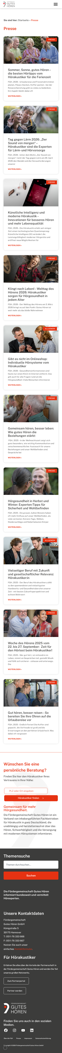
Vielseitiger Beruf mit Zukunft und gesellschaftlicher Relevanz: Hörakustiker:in (31, 574)
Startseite (23, 20)
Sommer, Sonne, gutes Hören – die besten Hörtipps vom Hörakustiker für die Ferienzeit (29, 73)
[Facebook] (6, 1030)
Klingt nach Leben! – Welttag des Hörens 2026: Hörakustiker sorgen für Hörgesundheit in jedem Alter (31, 294)
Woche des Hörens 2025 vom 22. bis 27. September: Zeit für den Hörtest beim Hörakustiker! (30, 646)
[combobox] (31, 865)
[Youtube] (23, 1030)
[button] (55, 4)
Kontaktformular (23, 949)
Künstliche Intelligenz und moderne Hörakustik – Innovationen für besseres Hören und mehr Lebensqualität (31, 218)
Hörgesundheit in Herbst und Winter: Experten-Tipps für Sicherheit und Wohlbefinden (28, 504)
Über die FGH (8, 1038)
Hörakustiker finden (38, 797)
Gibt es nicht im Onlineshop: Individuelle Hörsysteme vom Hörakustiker (28, 362)
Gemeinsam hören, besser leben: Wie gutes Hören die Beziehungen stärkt (31, 432)
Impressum (28, 1038)
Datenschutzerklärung (43, 1038)
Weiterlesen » (15, 96)
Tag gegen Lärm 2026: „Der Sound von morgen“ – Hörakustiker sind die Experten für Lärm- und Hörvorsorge (30, 145)
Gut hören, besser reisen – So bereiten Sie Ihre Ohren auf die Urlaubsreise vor (29, 716)
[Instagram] (14, 1030)
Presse (18, 1038)
